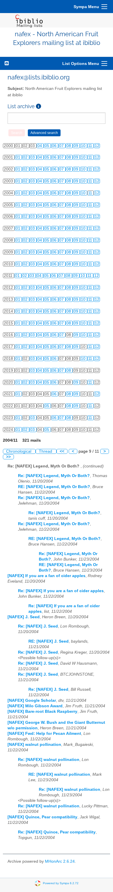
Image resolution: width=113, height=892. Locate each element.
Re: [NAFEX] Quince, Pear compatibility (57, 832)
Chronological (19, 451)
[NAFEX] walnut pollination (34, 744)
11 (90, 146)
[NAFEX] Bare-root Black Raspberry (42, 711)
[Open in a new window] (38, 106)
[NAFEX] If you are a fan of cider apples (46, 576)
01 (18, 157)
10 (84, 146)
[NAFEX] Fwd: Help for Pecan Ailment (44, 733)
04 (40, 146)
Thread (46, 451)
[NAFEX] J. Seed (24, 617)
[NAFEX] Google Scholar (32, 700)
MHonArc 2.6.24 (60, 861)
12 (97, 146)
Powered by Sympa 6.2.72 (61, 883)
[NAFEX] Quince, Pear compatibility (42, 817)
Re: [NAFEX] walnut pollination (48, 759)
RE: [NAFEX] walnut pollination (59, 774)
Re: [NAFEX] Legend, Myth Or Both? (54, 476)
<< (62, 451)
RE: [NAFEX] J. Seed (48, 641)
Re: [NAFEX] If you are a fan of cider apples (61, 591)
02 (26, 157)
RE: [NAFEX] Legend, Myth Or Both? (54, 487)
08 (69, 146)
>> (8, 457)
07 (62, 146)
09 (76, 146)
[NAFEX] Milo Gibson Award (35, 706)
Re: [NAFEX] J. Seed (38, 626)
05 (47, 146)
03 (33, 157)
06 (55, 146)
